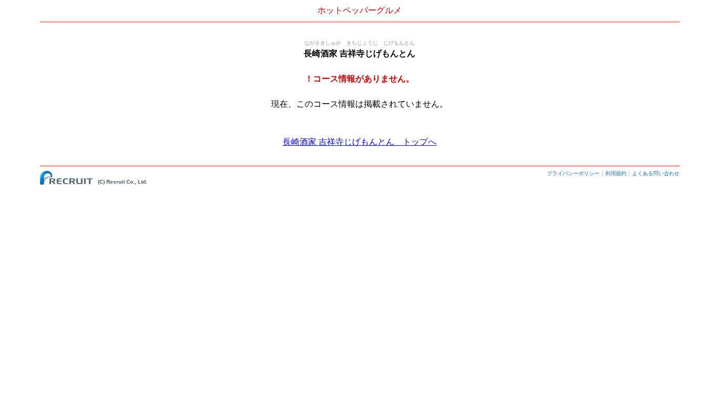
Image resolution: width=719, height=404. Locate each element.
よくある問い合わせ (656, 173)
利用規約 (615, 173)
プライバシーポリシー (573, 173)
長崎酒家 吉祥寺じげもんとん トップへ (359, 141)
